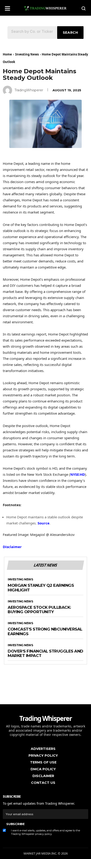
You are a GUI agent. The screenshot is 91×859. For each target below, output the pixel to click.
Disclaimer (12, 546)
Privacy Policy (43, 755)
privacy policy (43, 834)
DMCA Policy (43, 769)
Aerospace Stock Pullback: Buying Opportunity (39, 609)
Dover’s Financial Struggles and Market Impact (45, 653)
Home (7, 54)
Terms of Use (43, 762)
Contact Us (43, 783)
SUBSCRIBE (15, 824)
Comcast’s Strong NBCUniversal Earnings (45, 631)
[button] (7, 7)
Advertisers (43, 749)
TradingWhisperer (28, 90)
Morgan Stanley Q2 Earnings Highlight (41, 587)
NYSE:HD (77, 474)
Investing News (27, 54)
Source (43, 523)
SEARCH (70, 32)
